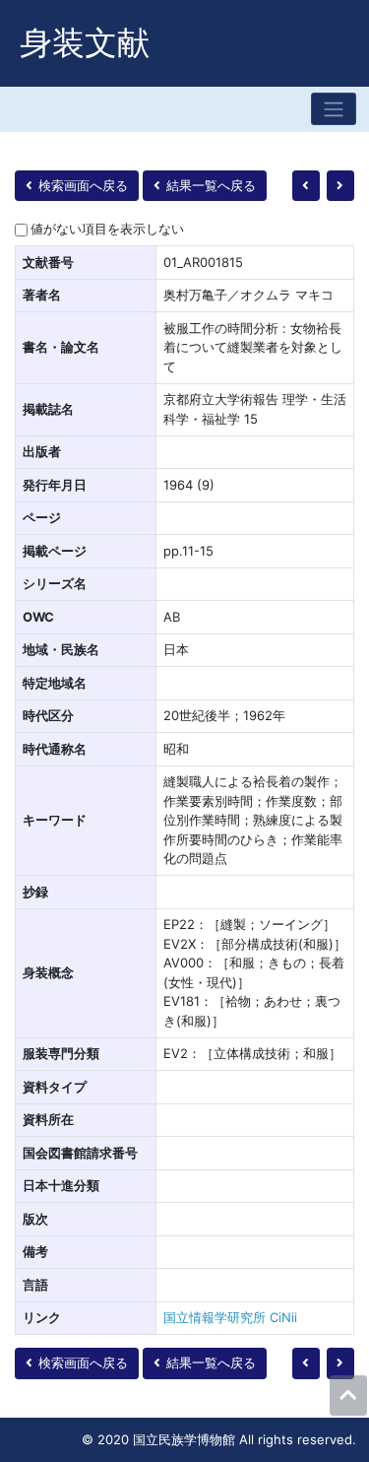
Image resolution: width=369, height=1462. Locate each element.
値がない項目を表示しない (107, 228)
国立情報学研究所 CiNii (230, 1317)
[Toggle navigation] (333, 109)
